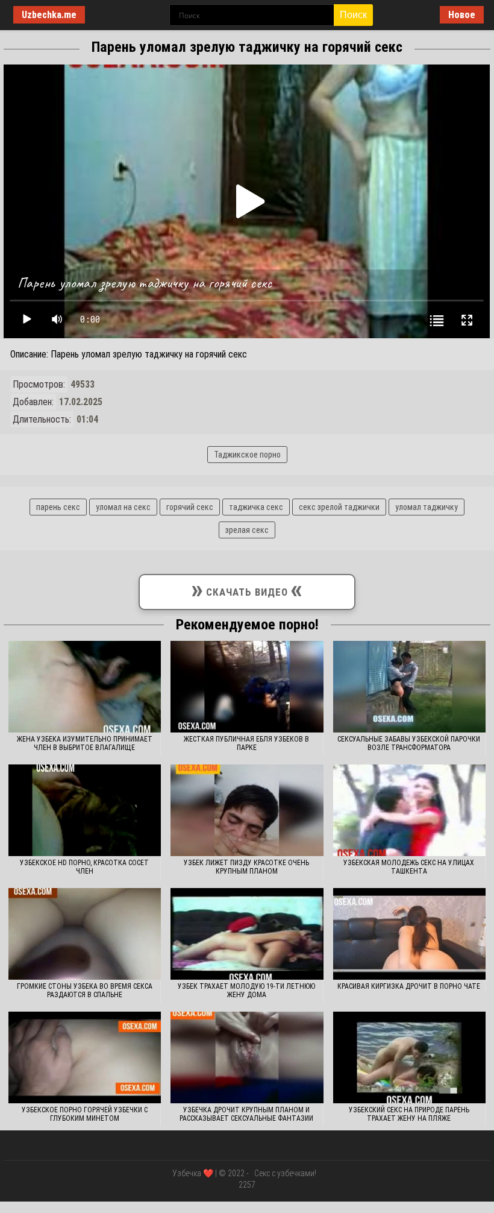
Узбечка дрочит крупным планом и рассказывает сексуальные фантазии (246, 1114)
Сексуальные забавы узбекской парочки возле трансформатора (408, 743)
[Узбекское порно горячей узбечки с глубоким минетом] (84, 1057)
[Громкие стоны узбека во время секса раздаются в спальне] (84, 934)
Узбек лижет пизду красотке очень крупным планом (246, 867)
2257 (247, 1184)
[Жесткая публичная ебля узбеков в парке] (246, 687)
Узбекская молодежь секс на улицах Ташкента (408, 867)
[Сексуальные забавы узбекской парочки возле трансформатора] (409, 687)
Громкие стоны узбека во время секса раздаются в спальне (84, 990)
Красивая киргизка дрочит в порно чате (408, 986)
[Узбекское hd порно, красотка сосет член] (84, 810)
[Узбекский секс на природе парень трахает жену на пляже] (409, 1057)
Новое (461, 14)
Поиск (353, 15)
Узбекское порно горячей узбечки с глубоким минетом (85, 1114)
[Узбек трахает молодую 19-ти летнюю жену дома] (246, 934)
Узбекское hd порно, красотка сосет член (84, 867)
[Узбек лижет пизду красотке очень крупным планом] (246, 810)
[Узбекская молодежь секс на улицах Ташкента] (409, 810)
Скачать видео (247, 589)
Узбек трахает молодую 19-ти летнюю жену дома (246, 990)
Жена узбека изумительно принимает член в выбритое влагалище (84, 743)
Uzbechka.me (49, 14)
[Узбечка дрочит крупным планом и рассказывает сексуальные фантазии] (246, 1057)
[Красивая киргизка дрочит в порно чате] (409, 934)
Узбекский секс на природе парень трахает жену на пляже (409, 1114)
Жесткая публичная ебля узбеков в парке (246, 743)
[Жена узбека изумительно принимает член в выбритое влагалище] (84, 687)
